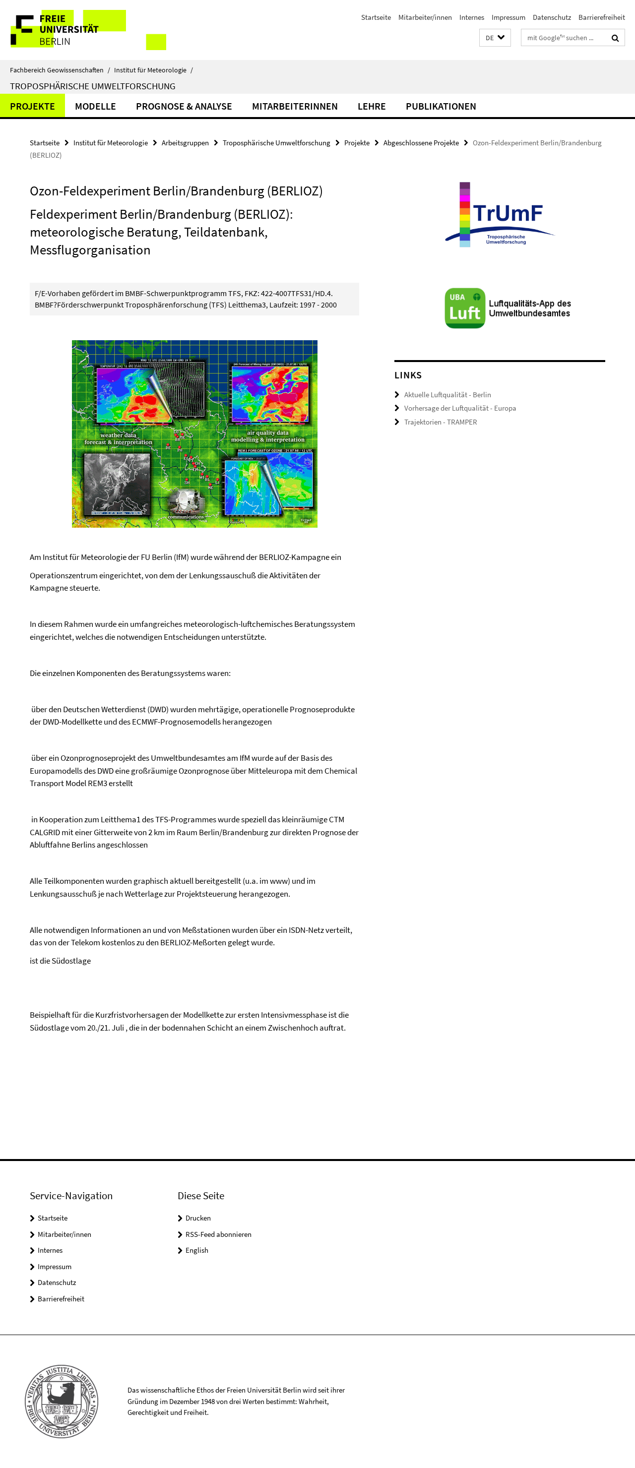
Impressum (508, 17)
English (197, 1250)
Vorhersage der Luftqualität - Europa (460, 408)
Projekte (32, 106)
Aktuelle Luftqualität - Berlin (447, 394)
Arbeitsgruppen (185, 142)
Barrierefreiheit (601, 17)
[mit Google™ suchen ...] (615, 38)
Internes (471, 17)
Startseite (376, 17)
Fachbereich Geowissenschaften (60, 69)
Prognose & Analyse (184, 106)
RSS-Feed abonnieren (219, 1234)
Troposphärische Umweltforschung (93, 86)
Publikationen (441, 106)
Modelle (95, 106)
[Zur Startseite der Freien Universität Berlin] (83, 30)
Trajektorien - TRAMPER (440, 422)
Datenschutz (552, 17)
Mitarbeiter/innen (425, 17)
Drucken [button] (198, 1218)
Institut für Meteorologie (153, 69)
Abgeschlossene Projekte (421, 142)
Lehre (372, 106)
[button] (495, 38)
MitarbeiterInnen (295, 106)
